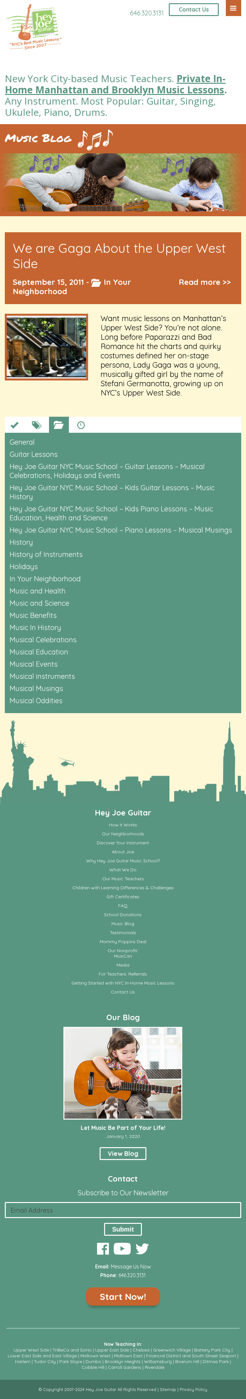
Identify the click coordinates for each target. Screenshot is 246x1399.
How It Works (123, 825)
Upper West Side (31, 1350)
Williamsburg (158, 1361)
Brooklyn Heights (123, 1361)
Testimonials (123, 932)
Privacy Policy (193, 1389)
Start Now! (123, 1296)
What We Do (122, 870)
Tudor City (45, 1361)
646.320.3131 (147, 13)
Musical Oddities (36, 700)
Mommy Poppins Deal (123, 941)
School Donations (123, 914)
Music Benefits (33, 615)
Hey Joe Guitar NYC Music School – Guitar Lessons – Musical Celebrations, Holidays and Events (107, 471)
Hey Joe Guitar (123, 812)
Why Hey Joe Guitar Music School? (123, 861)
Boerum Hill (187, 1361)
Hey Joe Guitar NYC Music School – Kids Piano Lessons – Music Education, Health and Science (111, 513)
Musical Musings (36, 688)
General (22, 442)
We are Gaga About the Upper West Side (119, 255)
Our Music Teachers (123, 879)
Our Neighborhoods (123, 834)
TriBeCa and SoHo (72, 1350)
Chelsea (141, 1350)
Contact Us (194, 9)
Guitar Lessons (34, 454)
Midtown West (95, 1356)
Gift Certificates (122, 897)
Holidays (24, 566)
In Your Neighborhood (45, 578)
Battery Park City (212, 1350)
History (21, 542)
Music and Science (39, 603)
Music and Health (38, 590)
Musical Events (34, 664)
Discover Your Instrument (123, 843)
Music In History (35, 627)
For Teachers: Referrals (123, 974)
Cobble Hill (93, 1367)
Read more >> (205, 282)
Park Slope (70, 1361)
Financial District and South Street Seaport (191, 1356)
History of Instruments (46, 554)
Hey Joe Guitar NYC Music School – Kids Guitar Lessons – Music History (112, 492)
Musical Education (39, 651)
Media (123, 965)
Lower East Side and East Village (42, 1356)
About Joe (123, 852)
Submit (123, 1229)
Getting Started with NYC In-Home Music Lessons (122, 983)
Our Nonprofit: (123, 950)
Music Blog (38, 138)
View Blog (123, 1153)
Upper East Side (112, 1350)
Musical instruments (42, 676)
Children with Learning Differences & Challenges (123, 888)
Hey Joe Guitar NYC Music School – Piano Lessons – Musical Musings (121, 529)
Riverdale (154, 1367)
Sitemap (168, 1389)
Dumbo (93, 1361)
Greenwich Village (172, 1350)
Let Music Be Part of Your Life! (123, 1127)
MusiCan (123, 956)
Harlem (22, 1361)
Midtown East (128, 1356)
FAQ (122, 905)
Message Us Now (131, 1266)
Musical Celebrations (43, 639)
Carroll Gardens (124, 1367)
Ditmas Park (216, 1361)
